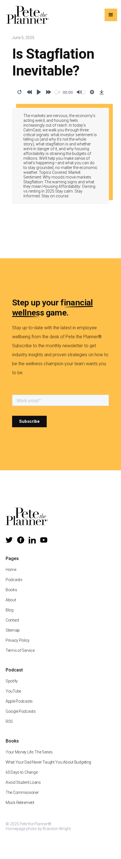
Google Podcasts (21, 711)
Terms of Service (20, 650)
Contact (12, 620)
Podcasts (14, 579)
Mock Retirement (20, 802)
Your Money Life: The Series (29, 752)
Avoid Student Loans (23, 782)
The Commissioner (22, 792)
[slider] (58, 92)
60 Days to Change (21, 772)
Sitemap (13, 630)
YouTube (13, 691)
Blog (10, 610)
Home (11, 569)
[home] (26, 15)
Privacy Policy (18, 640)
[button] (110, 14)
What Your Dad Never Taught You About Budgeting (48, 762)
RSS (9, 721)
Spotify (12, 681)
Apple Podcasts (19, 701)
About (11, 600)
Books (11, 590)
